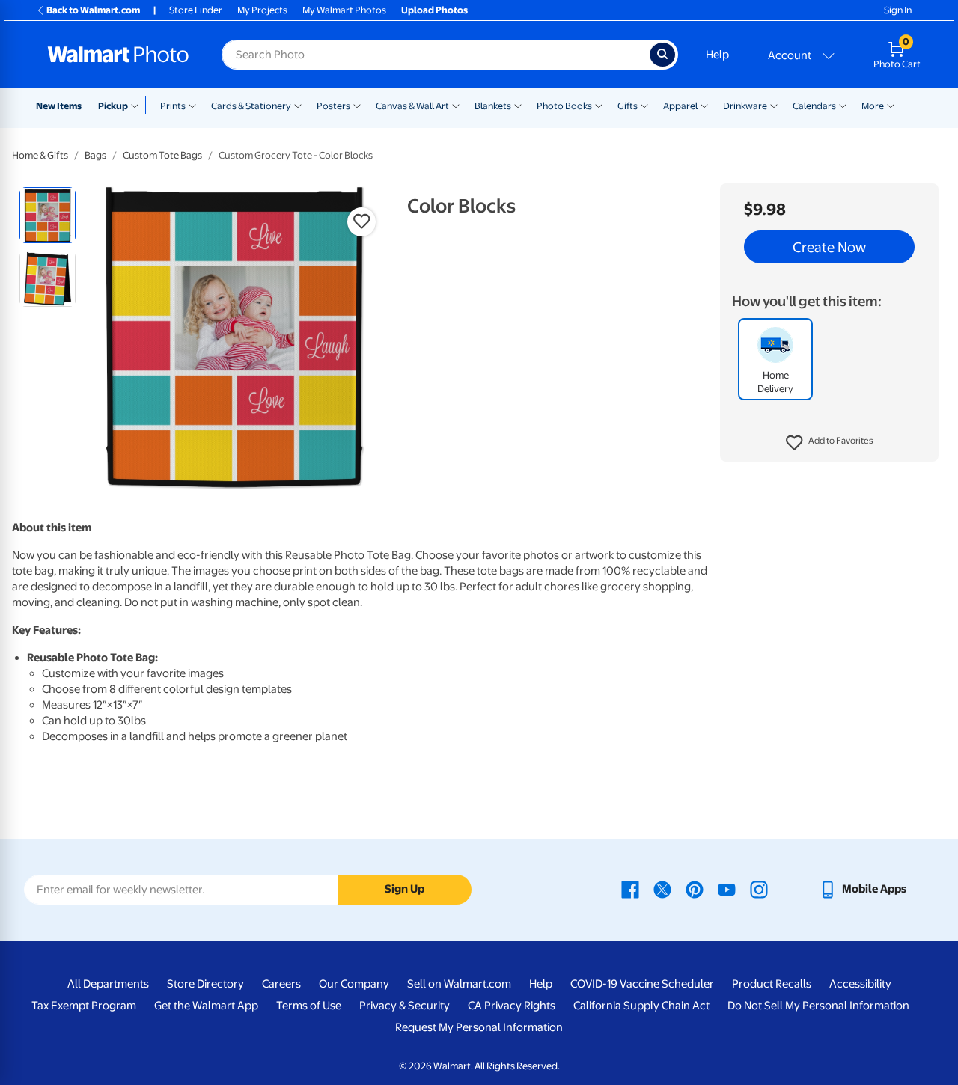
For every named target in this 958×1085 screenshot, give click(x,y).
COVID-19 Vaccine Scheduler (642, 984)
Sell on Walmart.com (459, 984)
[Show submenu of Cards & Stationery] (297, 105)
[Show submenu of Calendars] (842, 105)
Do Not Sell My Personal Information (818, 1005)
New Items (59, 105)
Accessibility (860, 984)
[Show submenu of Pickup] (138, 105)
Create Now (829, 247)
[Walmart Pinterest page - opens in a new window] (695, 889)
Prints (173, 105)
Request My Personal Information (479, 1027)
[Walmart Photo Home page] (118, 54)
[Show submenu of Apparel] (704, 105)
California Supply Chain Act (641, 1005)
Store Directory (205, 984)
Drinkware (745, 105)
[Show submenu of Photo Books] (598, 105)
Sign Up (404, 889)
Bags (95, 155)
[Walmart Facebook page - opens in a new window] (630, 889)
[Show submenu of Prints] (192, 105)
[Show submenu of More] (890, 105)
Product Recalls (771, 984)
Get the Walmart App (206, 1005)
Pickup (113, 105)
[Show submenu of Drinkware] (773, 105)
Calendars (814, 105)
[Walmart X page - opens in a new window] (662, 889)
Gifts (627, 105)
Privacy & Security (404, 1005)
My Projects (262, 10)
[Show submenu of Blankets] (517, 105)
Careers (281, 984)
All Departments (108, 984)
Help (717, 54)
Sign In (898, 10)
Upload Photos (434, 10)
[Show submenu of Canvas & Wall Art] (455, 105)
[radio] (47, 215)
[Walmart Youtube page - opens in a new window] (727, 889)
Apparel (680, 105)
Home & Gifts (40, 155)
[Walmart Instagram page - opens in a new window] (759, 889)
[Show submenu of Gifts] (644, 105)
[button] (829, 443)
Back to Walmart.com (93, 10)
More (872, 105)
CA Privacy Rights (511, 1005)
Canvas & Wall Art (412, 105)
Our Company (354, 984)
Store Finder (195, 10)
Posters (333, 105)
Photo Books (564, 105)
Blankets (493, 105)
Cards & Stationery (251, 105)
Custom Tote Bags (162, 155)
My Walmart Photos (344, 10)
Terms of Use (308, 1005)
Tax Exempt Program (83, 1005)
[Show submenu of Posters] (357, 105)
